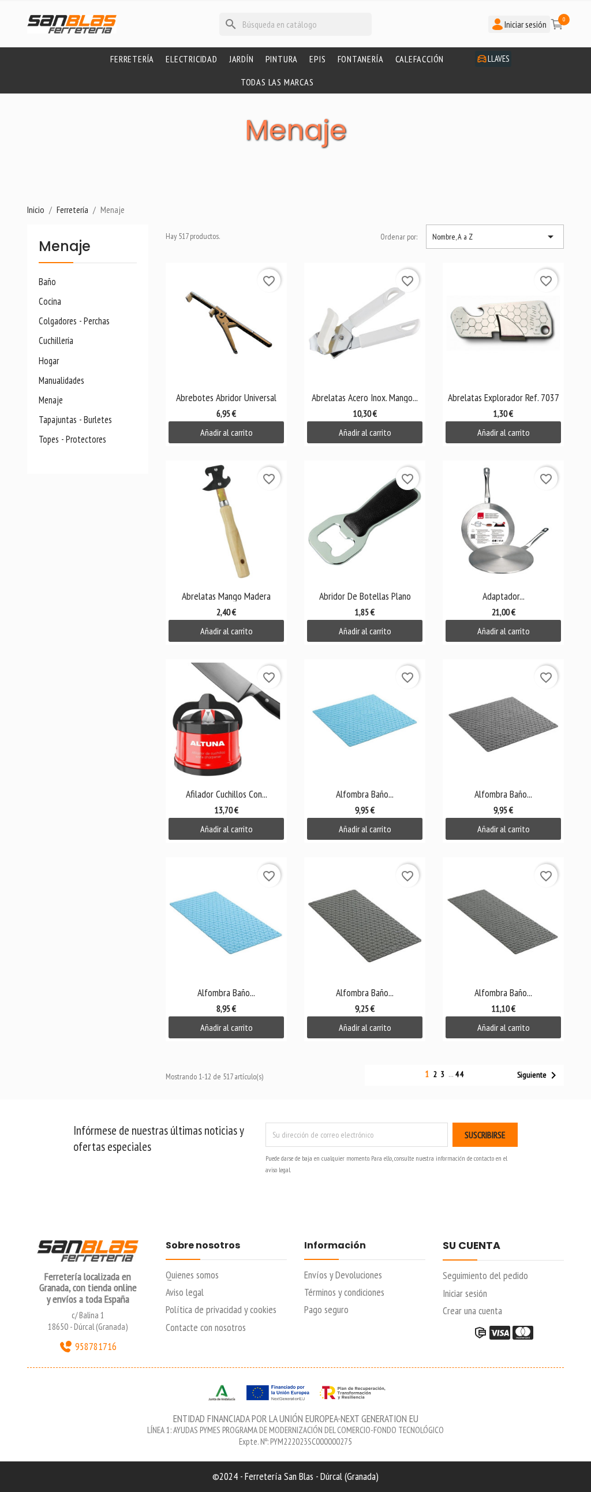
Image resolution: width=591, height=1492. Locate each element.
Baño (47, 282)
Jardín (241, 59)
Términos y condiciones (344, 1292)
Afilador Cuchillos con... (226, 793)
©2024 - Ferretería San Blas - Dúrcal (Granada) (295, 1476)
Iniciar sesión (465, 1293)
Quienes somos (192, 1274)
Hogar (49, 361)
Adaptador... (503, 595)
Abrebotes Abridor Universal (226, 397)
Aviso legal (185, 1292)
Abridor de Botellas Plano (365, 595)
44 (460, 1074)
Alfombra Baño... (365, 793)
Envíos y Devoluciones (343, 1274)
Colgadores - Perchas (74, 321)
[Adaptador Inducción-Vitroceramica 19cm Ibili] (503, 521)
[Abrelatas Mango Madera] (226, 521)
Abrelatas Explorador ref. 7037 (503, 397)
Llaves (498, 58)
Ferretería (132, 59)
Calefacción (419, 59)
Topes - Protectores (72, 439)
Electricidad (192, 59)
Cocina (50, 302)
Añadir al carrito (226, 432)
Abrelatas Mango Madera (226, 595)
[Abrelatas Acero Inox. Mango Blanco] (365, 323)
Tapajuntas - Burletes (75, 420)
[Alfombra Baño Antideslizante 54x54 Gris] (503, 720)
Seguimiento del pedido (485, 1275)
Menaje (65, 247)
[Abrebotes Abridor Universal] (226, 323)
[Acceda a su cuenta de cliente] (539, 70)
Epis (317, 59)
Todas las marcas (277, 82)
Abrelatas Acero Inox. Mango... (365, 397)
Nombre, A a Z (495, 237)
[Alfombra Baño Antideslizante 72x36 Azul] (226, 918)
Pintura (281, 59)
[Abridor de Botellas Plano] (365, 521)
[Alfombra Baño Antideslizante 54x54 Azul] (365, 720)
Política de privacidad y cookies (221, 1309)
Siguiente (538, 1075)
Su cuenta (471, 1246)
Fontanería (361, 59)
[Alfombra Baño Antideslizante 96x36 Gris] (503, 918)
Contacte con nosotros (206, 1327)
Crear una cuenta (472, 1310)
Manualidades (61, 381)
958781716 (96, 1346)
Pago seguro (326, 1309)
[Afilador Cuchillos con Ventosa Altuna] (226, 720)
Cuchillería (56, 341)
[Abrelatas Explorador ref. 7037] (503, 323)
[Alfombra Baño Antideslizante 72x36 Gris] (365, 918)
